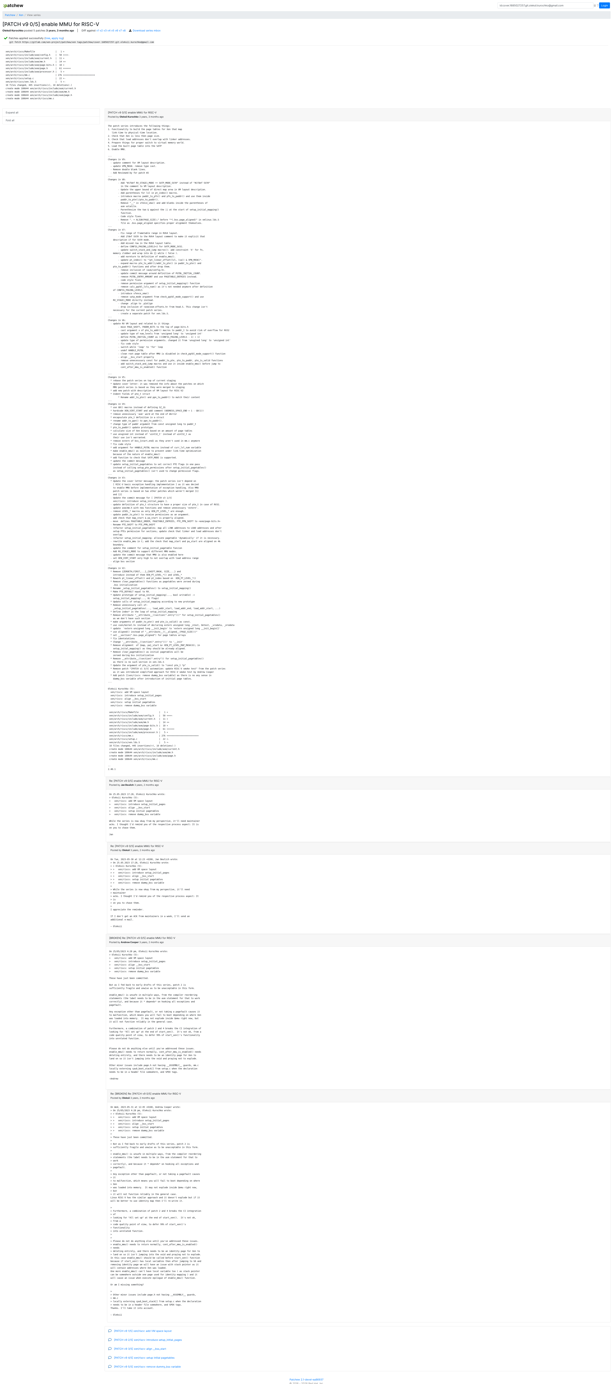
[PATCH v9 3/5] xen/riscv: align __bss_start (139, 1348)
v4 (108, 30)
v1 (97, 30)
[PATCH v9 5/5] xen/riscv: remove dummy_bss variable (147, 1366)
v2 (101, 30)
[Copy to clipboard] (594, 5)
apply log (57, 38)
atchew (13, 5)
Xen (21, 15)
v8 (124, 30)
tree (47, 38)
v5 (112, 30)
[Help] (597, 5)
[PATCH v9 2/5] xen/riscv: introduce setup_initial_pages (147, 1339)
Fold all (10, 120)
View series (34, 15)
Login (604, 5)
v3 (105, 30)
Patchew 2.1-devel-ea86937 (306, 1379)
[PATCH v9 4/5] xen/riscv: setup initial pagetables (143, 1357)
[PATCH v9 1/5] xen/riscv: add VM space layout (142, 1330)
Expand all (12, 112)
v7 (120, 30)
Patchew (10, 15)
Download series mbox (147, 30)
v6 (116, 30)
